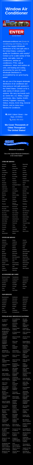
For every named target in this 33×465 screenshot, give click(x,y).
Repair (24, 308)
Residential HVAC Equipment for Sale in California (6, 445)
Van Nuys (25, 227)
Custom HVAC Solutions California (15, 420)
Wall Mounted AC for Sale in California (27, 434)
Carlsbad (25, 166)
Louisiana (25, 249)
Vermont (24, 266)
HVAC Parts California (4, 383)
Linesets (14, 286)
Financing (25, 301)
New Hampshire (16, 257)
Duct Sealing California (5, 406)
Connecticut (5, 244)
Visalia (24, 229)
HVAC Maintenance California (26, 325)
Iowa (24, 247)
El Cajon (4, 174)
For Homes (25, 310)
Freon (24, 288)
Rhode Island (26, 262)
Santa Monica (15, 219)
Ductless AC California (5, 325)
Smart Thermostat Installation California (6, 397)
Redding (25, 204)
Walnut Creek (15, 231)
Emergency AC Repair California (6, 329)
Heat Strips (14, 290)
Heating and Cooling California (5, 347)
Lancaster (14, 189)
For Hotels (4, 312)
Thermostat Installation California (4, 338)
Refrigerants (25, 277)
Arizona (24, 240)
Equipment (25, 299)
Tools (3, 288)
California (14, 242)
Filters (24, 284)
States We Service (8, 237)
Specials (25, 302)
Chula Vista (15, 168)
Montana (14, 255)
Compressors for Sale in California (6, 449)
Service (4, 310)
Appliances (25, 281)
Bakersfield (25, 164)
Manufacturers (5, 297)
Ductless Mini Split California (5, 370)
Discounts (14, 301)
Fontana (4, 178)
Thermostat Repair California (16, 393)
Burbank (14, 166)
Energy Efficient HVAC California (26, 342)
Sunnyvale (4, 223)
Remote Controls (6, 277)
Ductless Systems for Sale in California (27, 425)
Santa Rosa (25, 219)
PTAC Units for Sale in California (16, 425)
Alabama (4, 240)
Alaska (13, 240)
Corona (24, 170)
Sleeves (4, 286)
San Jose (4, 212)
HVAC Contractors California (15, 347)
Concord (14, 170)
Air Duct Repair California (26, 388)
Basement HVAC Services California (6, 411)
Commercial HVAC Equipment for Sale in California (27, 439)
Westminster (5, 233)
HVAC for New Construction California (5, 420)
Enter (16, 32)
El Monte (14, 174)
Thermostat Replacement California (26, 393)
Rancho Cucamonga (15, 204)
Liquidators (4, 299)
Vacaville (4, 227)
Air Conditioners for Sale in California (5, 430)
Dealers (24, 304)
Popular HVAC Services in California (15, 316)
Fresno (3, 180)
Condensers (5, 281)
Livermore (25, 189)
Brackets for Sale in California (6, 452)
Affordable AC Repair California (6, 351)
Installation (14, 310)
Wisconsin (4, 270)
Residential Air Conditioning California (5, 333)
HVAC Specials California (26, 360)
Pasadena (25, 201)
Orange (24, 199)
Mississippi (25, 253)
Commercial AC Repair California (6, 379)
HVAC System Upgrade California (26, 370)
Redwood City (5, 206)
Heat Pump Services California (15, 325)
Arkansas (4, 242)
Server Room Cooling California (26, 411)
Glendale (4, 182)
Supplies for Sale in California (27, 449)
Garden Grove (26, 180)
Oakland (25, 197)
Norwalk (14, 197)
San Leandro (15, 212)
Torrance (4, 225)
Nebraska (25, 255)
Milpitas (14, 193)
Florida (24, 244)
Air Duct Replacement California (5, 393)
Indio (24, 184)
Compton (4, 170)
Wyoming (14, 270)
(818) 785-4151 (17, 120)
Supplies (14, 282)
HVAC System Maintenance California (5, 388)
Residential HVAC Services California (27, 374)
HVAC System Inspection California (26, 397)
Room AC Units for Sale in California (15, 434)
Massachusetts (26, 251)
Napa (3, 197)
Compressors (15, 279)
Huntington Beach (16, 184)
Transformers (15, 277)
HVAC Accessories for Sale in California (16, 445)
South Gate (15, 221)
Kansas (4, 249)
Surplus (24, 306)
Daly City (14, 172)
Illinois (3, 247)
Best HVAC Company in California (25, 347)
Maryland (14, 251)
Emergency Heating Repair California (15, 365)
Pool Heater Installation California (15, 416)
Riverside (25, 206)
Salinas (24, 208)
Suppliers (4, 302)
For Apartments (15, 312)
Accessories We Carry (10, 274)
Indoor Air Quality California (16, 337)
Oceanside (4, 199)
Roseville (4, 208)
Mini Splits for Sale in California (27, 420)
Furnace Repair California (16, 329)
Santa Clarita (26, 217)
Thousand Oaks (26, 223)
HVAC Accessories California (15, 384)
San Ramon (15, 214)
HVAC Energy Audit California (15, 397)
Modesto (4, 195)
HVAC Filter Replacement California (26, 384)
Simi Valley (4, 221)
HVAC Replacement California (26, 356)
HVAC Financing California (16, 360)
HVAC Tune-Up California (15, 356)
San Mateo (4, 214)
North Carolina (26, 259)
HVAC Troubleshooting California (6, 361)
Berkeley (4, 166)
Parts (3, 308)
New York (14, 259)
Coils (13, 288)
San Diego (14, 210)
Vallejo (13, 227)
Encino (3, 176)
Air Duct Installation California (14, 388)
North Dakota (5, 260)
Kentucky (14, 249)
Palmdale (14, 201)
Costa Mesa (5, 172)
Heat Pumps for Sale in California (6, 425)
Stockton (25, 221)
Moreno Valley (15, 195)
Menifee (24, 191)
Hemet (24, 182)
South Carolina (5, 264)
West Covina (26, 231)
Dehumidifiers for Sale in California (27, 429)
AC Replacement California (16, 333)
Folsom (14, 178)
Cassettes (14, 284)
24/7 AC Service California (26, 337)
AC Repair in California (5, 320)
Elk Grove (25, 174)
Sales (13, 308)
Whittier (14, 233)
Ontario (14, 199)
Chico (3, 168)
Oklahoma (25, 260)
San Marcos (25, 212)
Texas (3, 266)
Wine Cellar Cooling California (4, 416)
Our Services (7, 294)
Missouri (4, 255)
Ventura (4, 229)
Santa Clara (15, 217)
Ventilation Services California (14, 402)
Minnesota (14, 253)
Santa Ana (25, 214)
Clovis (24, 168)
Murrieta (24, 195)
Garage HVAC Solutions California (15, 411)
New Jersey (25, 257)
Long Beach (5, 191)
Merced (4, 193)
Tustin (24, 225)
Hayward (14, 182)
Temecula (14, 223)
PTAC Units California (15, 342)
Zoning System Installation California (26, 402)
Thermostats (5, 279)
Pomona (4, 204)
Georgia (4, 245)
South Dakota (15, 264)
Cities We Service (8, 161)
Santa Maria (5, 219)
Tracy (13, 225)
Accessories (25, 279)
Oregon (4, 262)
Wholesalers (25, 297)
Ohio (13, 260)
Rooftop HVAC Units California (26, 416)
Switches (4, 284)
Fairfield (24, 176)
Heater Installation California (25, 365)
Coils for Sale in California (16, 452)
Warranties (14, 299)
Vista (3, 231)
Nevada (4, 257)
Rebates (14, 306)
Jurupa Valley (26, 187)
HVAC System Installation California (15, 374)
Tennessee (25, 264)
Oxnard (3, 201)
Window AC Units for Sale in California (6, 440)
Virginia (4, 268)
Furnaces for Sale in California (16, 429)
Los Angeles (15, 191)
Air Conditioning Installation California (16, 320)
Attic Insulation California (26, 406)
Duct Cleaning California (5, 356)
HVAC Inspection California (26, 333)
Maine (3, 251)
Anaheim (4, 164)
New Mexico (5, 259)
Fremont (24, 178)
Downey (24, 172)
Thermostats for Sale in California (27, 445)
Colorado (25, 242)
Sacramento (15, 208)
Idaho (24, 245)
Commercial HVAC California (26, 329)
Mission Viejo (26, 193)
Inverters (4, 282)
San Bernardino (5, 210)
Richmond (14, 206)
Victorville (14, 229)
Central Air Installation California (4, 342)
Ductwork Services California (14, 407)
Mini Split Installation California (25, 320)
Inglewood (4, 187)
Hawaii (14, 245)
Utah (13, 266)
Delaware (14, 244)
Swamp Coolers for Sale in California (5, 434)
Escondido (14, 176)
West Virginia (26, 268)
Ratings (4, 306)
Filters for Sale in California (16, 449)
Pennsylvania (15, 262)
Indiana (14, 247)
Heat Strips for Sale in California (27, 452)
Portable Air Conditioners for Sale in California (16, 440)
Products (4, 304)
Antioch (14, 164)
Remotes (25, 286)
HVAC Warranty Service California (27, 379)
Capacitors (14, 281)
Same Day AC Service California (16, 351)
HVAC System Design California (6, 374)
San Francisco (26, 210)
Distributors (15, 297)
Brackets (25, 282)
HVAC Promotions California (6, 365)
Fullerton (14, 180)
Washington (15, 268)
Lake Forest (4, 189)
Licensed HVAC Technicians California (26, 351)
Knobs (3, 290)
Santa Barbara (5, 217)
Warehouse (15, 302)
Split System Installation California (15, 370)
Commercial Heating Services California (16, 379)
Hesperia (4, 184)
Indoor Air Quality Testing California (6, 402)
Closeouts (4, 301)
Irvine (13, 187)
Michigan (4, 253)
